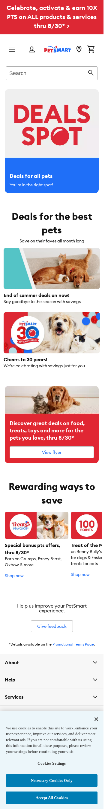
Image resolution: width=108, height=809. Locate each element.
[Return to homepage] (57, 49)
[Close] (96, 719)
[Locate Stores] (78, 50)
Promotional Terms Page (73, 644)
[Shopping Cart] (90, 50)
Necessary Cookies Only (52, 780)
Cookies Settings (52, 763)
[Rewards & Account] (32, 50)
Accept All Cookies (52, 797)
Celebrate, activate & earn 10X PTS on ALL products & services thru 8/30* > (52, 17)
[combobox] (52, 72)
